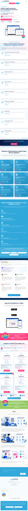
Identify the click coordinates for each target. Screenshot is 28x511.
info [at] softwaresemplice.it (6, 490)
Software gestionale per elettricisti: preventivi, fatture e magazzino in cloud (13, 443)
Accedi (17, 3)
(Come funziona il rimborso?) (19, 338)
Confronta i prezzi (4, 181)
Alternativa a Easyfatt (13, 252)
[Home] (14, 1)
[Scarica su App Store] (14, 315)
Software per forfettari (5, 189)
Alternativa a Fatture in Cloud (5, 252)
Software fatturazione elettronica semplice (5, 165)
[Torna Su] (14, 479)
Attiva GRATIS (12, 3)
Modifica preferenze (14, 508)
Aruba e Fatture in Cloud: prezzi (14, 254)
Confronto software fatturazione (22, 252)
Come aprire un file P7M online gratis (7, 459)
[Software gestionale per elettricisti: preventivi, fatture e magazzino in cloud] (14, 437)
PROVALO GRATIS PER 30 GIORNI (5, 19)
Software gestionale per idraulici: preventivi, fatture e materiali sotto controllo (14, 426)
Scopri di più (18, 182)
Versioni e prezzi (4, 177)
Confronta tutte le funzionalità (15, 398)
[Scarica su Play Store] (14, 309)
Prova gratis (6, 370)
